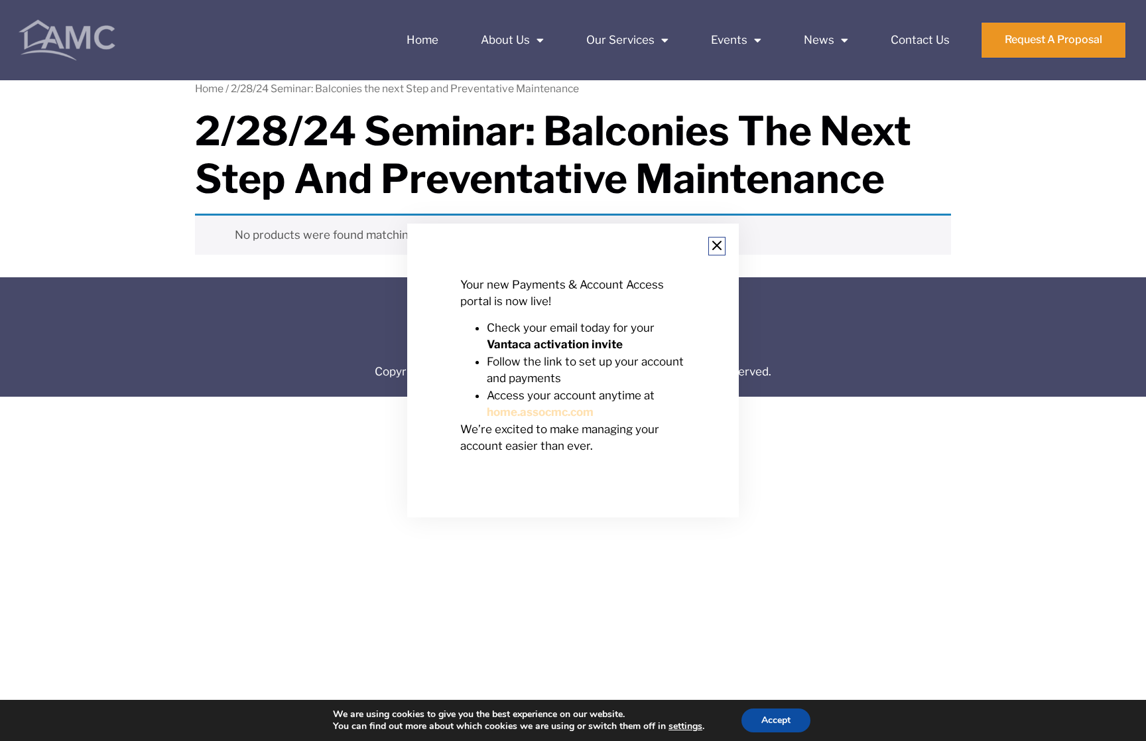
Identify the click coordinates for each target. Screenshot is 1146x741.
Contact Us (920, 39)
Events (729, 39)
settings (685, 726)
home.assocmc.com (540, 412)
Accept (776, 720)
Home (422, 39)
